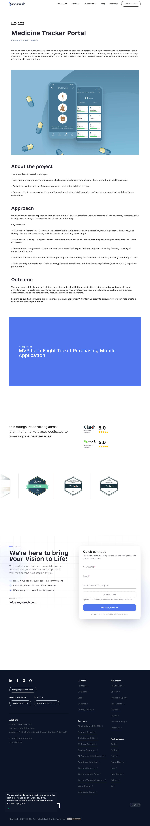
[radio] (131, 805)
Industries (89, 4)
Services (60, 4)
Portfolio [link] (76, 4)
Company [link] (113, 4)
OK (8, 808)
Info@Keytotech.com (22, 602)
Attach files (111, 594)
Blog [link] (103, 4)
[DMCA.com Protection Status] (74, 819)
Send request (108, 608)
